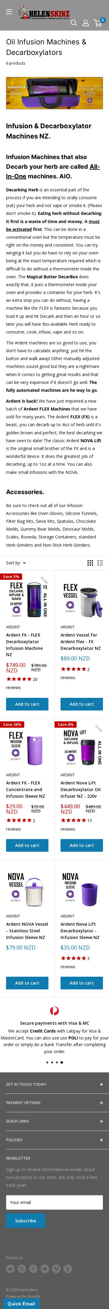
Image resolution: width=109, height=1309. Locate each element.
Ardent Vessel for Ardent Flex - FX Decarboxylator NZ (81, 641)
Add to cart (27, 704)
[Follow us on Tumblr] (68, 1269)
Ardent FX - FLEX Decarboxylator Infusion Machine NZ (24, 644)
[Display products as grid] (90, 563)
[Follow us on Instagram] (22, 1269)
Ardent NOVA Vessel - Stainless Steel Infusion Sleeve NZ (27, 930)
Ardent (13, 627)
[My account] (86, 23)
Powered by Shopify (23, 1296)
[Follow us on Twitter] (10, 1269)
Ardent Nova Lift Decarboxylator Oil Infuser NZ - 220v (81, 789)
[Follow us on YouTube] (45, 1269)
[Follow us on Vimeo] (56, 1269)
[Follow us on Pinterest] (33, 1269)
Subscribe (25, 1221)
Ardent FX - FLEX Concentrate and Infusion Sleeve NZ (25, 789)
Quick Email (21, 1303)
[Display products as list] (100, 563)
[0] (98, 23)
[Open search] (74, 23)
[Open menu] (9, 11)
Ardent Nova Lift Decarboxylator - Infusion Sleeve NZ (80, 930)
